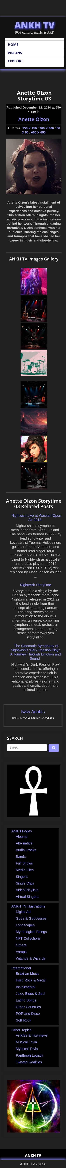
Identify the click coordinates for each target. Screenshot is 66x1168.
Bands (21, 857)
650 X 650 (38, 132)
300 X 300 (46, 128)
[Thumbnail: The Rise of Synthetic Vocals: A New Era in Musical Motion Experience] (34, 406)
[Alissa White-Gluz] (34, 293)
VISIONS (15, 52)
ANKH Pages (21, 831)
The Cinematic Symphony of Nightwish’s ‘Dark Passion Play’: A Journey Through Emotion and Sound (35, 652)
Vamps (21, 952)
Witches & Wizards (30, 958)
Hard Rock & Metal (30, 980)
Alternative (24, 843)
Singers (22, 877)
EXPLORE (15, 61)
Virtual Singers (27, 897)
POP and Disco (28, 1014)
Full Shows (24, 863)
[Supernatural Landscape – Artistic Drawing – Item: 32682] (34, 434)
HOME (13, 44)
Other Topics (21, 1030)
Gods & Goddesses (31, 918)
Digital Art (23, 912)
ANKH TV (34, 25)
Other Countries (28, 1007)
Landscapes (25, 925)
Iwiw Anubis (33, 711)
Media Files (25, 870)
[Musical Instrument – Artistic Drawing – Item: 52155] (34, 375)
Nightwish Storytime (35, 585)
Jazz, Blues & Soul (30, 994)
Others (21, 945)
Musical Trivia (26, 1042)
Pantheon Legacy (29, 1055)
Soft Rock (23, 1020)
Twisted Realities (29, 1062)
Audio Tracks (26, 850)
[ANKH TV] (33, 816)
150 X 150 (29, 128)
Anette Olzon (33, 119)
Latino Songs (26, 1000)
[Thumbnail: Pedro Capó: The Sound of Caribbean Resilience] (34, 348)
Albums (21, 837)
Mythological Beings (31, 932)
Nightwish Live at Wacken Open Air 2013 (36, 518)
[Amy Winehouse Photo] (34, 461)
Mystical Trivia (27, 1049)
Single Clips (25, 883)
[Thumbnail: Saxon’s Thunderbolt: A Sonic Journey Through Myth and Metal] (34, 488)
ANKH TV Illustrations (28, 906)
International (21, 968)
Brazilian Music (27, 973)
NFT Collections (28, 938)
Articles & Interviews (32, 1035)
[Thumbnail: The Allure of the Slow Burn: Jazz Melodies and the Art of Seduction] (34, 320)
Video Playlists (27, 890)
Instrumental (25, 987)
